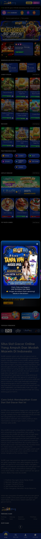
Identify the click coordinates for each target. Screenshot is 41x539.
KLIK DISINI (26, 289)
